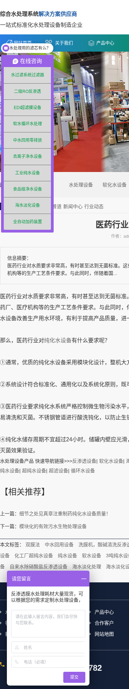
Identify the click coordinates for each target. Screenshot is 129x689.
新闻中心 (73, 206)
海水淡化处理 (86, 566)
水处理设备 (81, 184)
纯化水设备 (58, 340)
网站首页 (23, 42)
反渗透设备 (84, 461)
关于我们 (64, 42)
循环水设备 (83, 470)
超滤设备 (58, 470)
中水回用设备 (59, 544)
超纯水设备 (34, 470)
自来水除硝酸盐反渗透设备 (38, 566)
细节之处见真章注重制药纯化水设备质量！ (65, 513)
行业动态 (94, 206)
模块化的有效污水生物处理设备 (53, 526)
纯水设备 (67, 555)
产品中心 (105, 42)
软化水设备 (115, 184)
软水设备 (91, 555)
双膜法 (32, 544)
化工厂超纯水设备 (33, 555)
